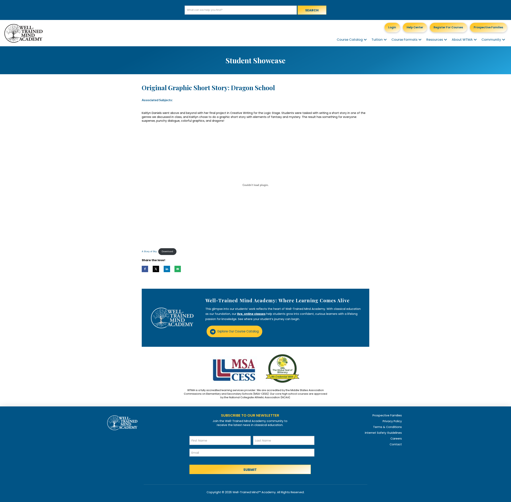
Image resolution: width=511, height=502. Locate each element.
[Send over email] (177, 269)
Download (167, 251)
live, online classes (251, 314)
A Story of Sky (149, 251)
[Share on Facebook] (145, 269)
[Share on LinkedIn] (167, 269)
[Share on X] (156, 269)
